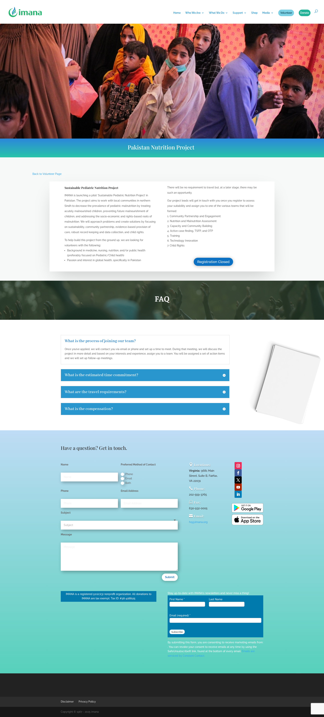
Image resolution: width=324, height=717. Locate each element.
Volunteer (286, 12)
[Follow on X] (238, 480)
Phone (129, 474)
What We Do (216, 12)
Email (128, 478)
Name (64, 464)
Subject (65, 512)
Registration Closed (213, 262)
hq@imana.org (198, 522)
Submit (170, 577)
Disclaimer (67, 701)
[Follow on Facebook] (238, 472)
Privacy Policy (87, 701)
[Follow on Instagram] (238, 465)
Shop (254, 12)
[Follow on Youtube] (238, 487)
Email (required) (180, 615)
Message (66, 534)
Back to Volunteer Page (47, 173)
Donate (304, 12)
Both (128, 482)
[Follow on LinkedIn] (238, 494)
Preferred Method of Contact (138, 464)
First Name (177, 599)
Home (177, 12)
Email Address (129, 490)
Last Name (215, 599)
